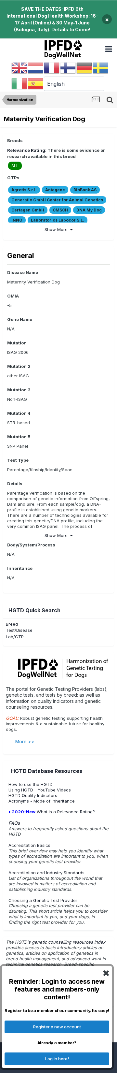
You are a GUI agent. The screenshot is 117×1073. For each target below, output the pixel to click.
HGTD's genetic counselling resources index (61, 942)
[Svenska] (101, 67)
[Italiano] (19, 83)
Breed (12, 624)
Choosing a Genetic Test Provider (42, 900)
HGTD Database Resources (46, 771)
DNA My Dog (89, 210)
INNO (16, 220)
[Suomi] (68, 67)
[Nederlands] (36, 67)
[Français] (52, 67)
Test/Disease (19, 630)
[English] (19, 67)
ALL (15, 165)
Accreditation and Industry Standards (46, 872)
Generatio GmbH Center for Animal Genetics (57, 199)
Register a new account (57, 1026)
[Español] (36, 83)
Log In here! (57, 1058)
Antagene (55, 189)
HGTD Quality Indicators (32, 795)
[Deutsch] (84, 67)
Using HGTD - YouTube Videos (39, 789)
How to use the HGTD (30, 784)
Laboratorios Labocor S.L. (57, 220)
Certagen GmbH (27, 210)
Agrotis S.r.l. (24, 189)
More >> (24, 741)
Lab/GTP (15, 636)
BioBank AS (85, 189)
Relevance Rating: (26, 150)
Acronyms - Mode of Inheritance (41, 801)
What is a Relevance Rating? (51, 811)
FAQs (14, 823)
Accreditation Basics (29, 845)
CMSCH (60, 210)
